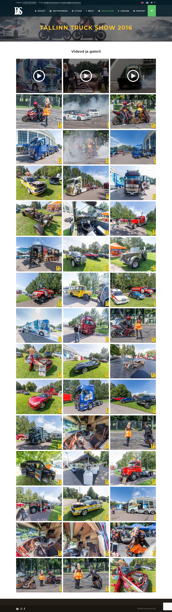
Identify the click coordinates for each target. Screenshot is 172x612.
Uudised (125, 11)
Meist (91, 11)
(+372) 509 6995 (29, 3)
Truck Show (107, 11)
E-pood (78, 11)
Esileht (41, 11)
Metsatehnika (60, 11)
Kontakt (140, 11)
